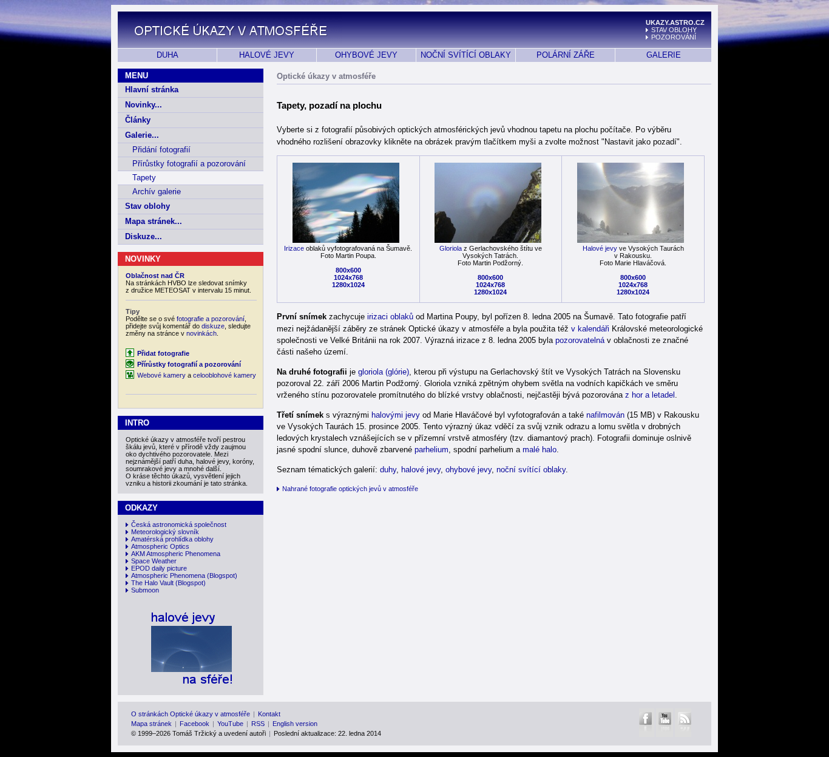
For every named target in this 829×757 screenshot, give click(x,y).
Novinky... (143, 104)
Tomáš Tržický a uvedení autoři (219, 733)
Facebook (194, 723)
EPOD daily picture (159, 568)
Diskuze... (143, 236)
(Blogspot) (222, 575)
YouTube (230, 723)
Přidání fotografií (161, 149)
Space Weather (154, 561)
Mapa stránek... (153, 221)
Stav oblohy (147, 206)
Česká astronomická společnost (178, 524)
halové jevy (421, 469)
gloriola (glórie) (383, 371)
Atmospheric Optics (160, 546)
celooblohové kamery (224, 375)
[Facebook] (646, 722)
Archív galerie (156, 191)
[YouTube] (664, 722)
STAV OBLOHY (674, 29)
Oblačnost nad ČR (155, 275)
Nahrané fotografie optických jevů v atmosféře (350, 488)
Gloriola (450, 248)
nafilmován (605, 414)
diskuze (213, 326)
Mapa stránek (151, 723)
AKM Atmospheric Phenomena (175, 553)
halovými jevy (395, 414)
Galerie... (142, 135)
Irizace (294, 248)
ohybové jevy (468, 469)
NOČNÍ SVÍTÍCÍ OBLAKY (466, 54)
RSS (258, 723)
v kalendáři (590, 328)
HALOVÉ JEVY (266, 54)
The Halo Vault (152, 582)
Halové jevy (600, 248)
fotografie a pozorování (211, 318)
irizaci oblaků (390, 316)
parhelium (431, 449)
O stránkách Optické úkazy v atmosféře (190, 714)
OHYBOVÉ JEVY (366, 54)
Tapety (144, 177)
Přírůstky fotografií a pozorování (189, 163)
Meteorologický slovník (165, 531)
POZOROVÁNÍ (673, 37)
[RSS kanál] (682, 722)
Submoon (145, 590)
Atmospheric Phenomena (168, 575)
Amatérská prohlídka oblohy (172, 539)
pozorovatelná (579, 340)
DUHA (167, 54)
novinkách (201, 333)
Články (138, 119)
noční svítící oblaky (531, 469)
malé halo (540, 449)
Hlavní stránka (151, 89)
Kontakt (269, 714)
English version (294, 723)
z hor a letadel (650, 394)
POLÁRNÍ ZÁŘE (565, 54)
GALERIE (663, 54)
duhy (388, 469)
